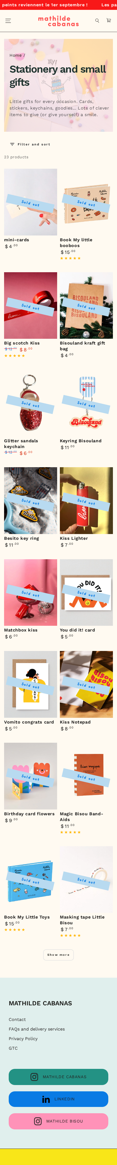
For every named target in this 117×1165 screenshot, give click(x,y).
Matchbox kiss (21, 630)
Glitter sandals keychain (21, 443)
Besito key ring (21, 538)
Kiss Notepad (75, 722)
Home (16, 55)
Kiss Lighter (74, 538)
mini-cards (16, 239)
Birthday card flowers (29, 813)
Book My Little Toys (27, 917)
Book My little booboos (76, 242)
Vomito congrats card (29, 722)
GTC (13, 1048)
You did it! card (77, 630)
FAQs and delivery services (37, 1029)
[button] (97, 20)
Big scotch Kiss (22, 343)
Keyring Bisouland (80, 440)
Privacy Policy (23, 1038)
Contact (17, 1019)
